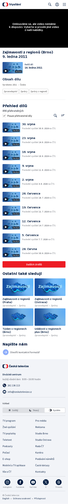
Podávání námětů (44, 458)
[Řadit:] (62, 115)
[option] (13, 410)
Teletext (7, 439)
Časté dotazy (42, 465)
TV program (9, 420)
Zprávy (24, 91)
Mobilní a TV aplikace (14, 465)
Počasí (6, 452)
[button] (12, 127)
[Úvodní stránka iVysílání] (12, 4)
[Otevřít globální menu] (64, 4)
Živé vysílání (9, 427)
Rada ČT (39, 446)
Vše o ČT (7, 471)
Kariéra (39, 452)
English (6, 498)
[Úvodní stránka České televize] (16, 366)
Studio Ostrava (43, 439)
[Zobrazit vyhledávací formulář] (49, 4)
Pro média (40, 420)
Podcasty (7, 446)
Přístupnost (40, 498)
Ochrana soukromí (22, 498)
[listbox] (34, 410)
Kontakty (40, 471)
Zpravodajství (10, 91)
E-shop (6, 458)
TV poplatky (9, 433)
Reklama (40, 427)
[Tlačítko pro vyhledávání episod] (55, 116)
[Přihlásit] (57, 4)
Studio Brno (41, 433)
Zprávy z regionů (39, 91)
